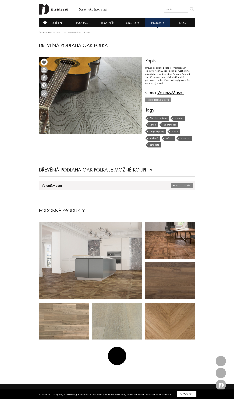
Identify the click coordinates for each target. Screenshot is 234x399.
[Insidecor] (54, 9)
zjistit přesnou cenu (158, 100)
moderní (179, 118)
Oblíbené (57, 23)
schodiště (154, 145)
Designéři (107, 23)
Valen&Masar (170, 93)
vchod (153, 124)
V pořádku (187, 394)
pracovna (185, 138)
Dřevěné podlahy (158, 118)
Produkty (157, 23)
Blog (182, 23)
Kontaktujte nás (181, 185)
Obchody (132, 23)
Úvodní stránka (45, 32)
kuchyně (154, 138)
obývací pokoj (157, 131)
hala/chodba (170, 124)
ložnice (169, 138)
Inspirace (82, 23)
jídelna (175, 131)
